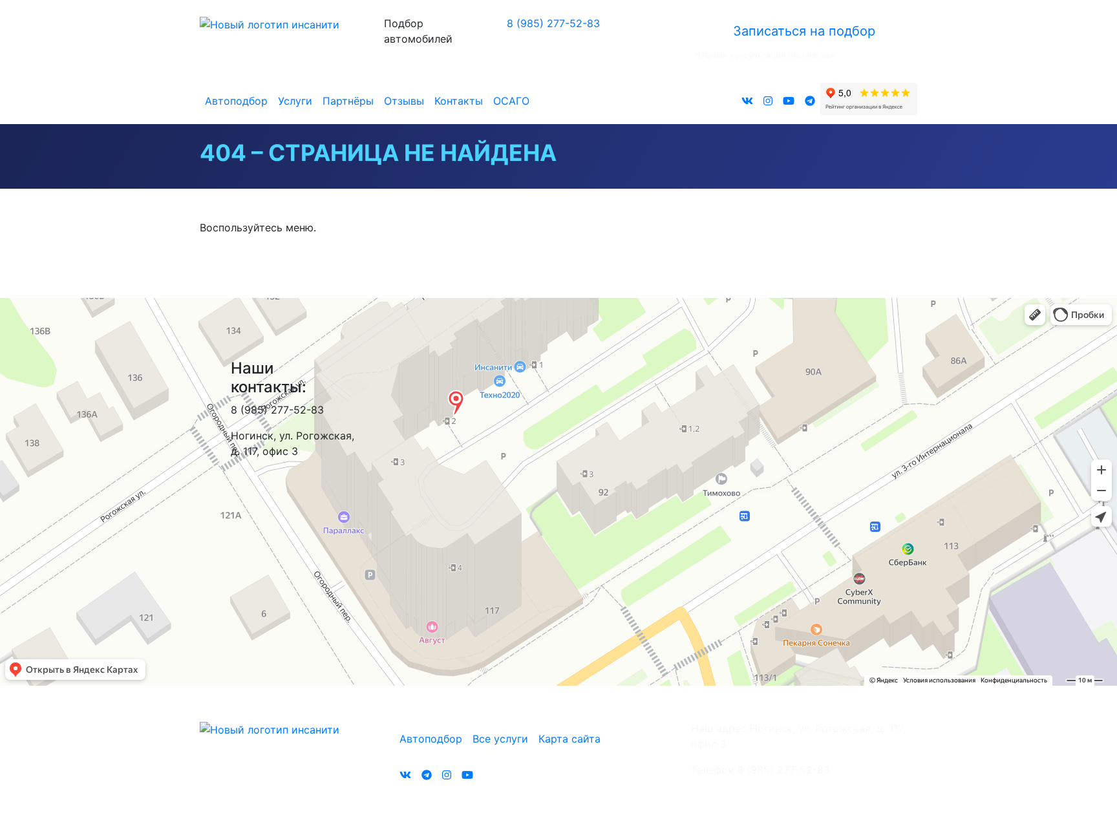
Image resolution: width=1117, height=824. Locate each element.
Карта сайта (569, 738)
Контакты (458, 100)
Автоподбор (236, 100)
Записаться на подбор (804, 31)
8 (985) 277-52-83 (553, 23)
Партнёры (348, 100)
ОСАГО (511, 100)
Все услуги (500, 738)
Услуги (295, 100)
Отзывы (404, 100)
